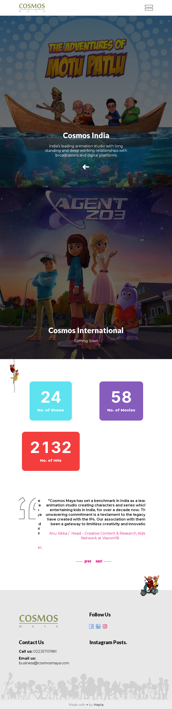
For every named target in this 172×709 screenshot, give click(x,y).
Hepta (98, 705)
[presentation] (83, 561)
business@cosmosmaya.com (44, 663)
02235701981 (45, 651)
